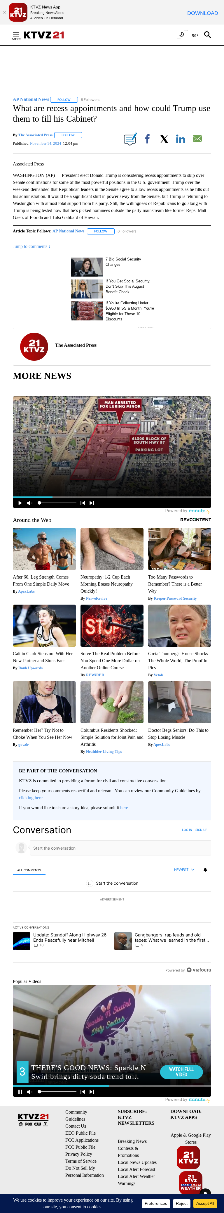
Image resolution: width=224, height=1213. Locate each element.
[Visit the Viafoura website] (198, 969)
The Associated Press (35, 135)
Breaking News (132, 1141)
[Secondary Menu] (20, 34)
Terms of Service (81, 1161)
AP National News (68, 231)
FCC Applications (82, 1140)
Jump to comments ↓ (32, 246)
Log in (187, 829)
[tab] (29, 870)
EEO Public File (80, 1133)
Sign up (201, 829)
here (124, 807)
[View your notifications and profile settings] (205, 870)
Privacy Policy (78, 1154)
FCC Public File (80, 1147)
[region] (112, 900)
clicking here (31, 797)
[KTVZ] (47, 34)
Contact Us (75, 1126)
